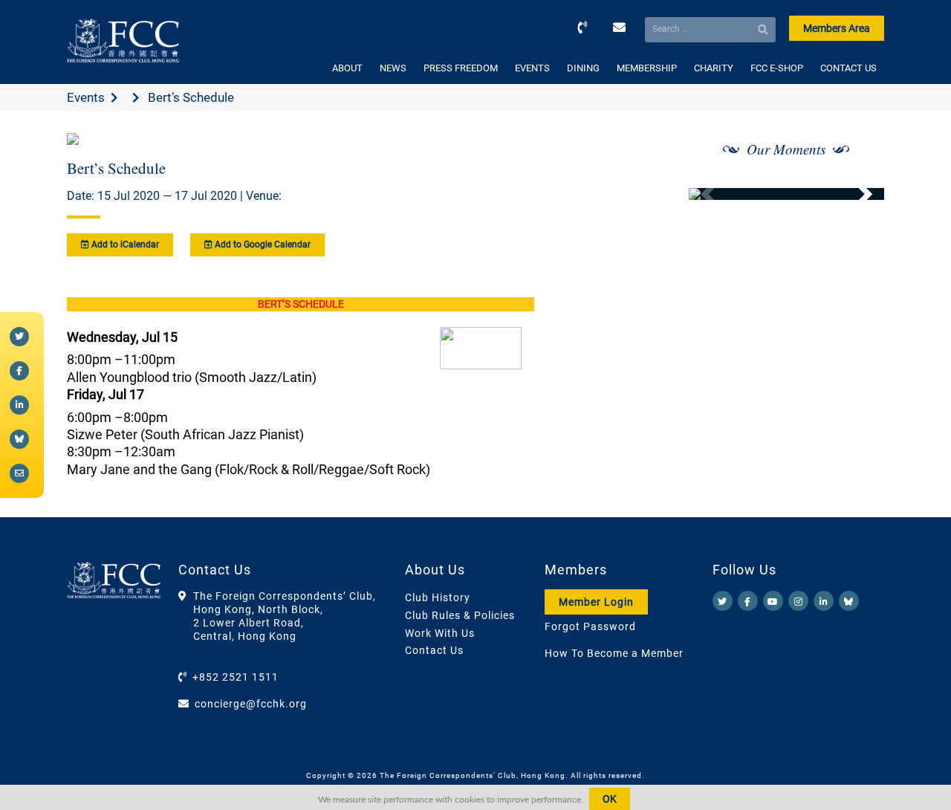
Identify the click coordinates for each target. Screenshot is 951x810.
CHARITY (713, 68)
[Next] (856, 194)
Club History (437, 597)
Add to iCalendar (124, 244)
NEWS (393, 68)
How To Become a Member (614, 653)
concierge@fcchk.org (251, 704)
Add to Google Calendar (261, 244)
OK (610, 799)
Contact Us (434, 650)
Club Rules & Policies (460, 615)
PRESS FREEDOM (460, 68)
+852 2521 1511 (235, 677)
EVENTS (532, 68)
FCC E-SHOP (776, 68)
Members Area (836, 28)
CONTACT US (848, 68)
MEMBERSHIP (647, 68)
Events (86, 97)
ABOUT (347, 68)
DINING (583, 68)
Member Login (596, 602)
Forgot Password (590, 626)
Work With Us (440, 633)
